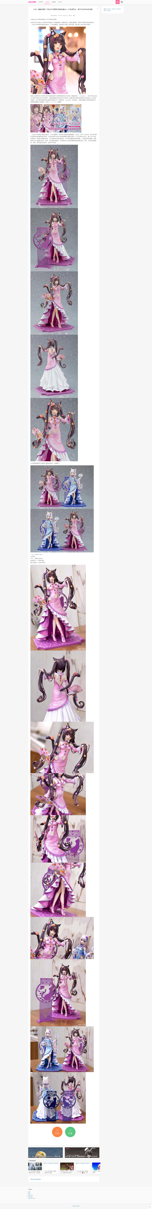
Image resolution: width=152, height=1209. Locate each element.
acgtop (66, 15)
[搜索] (122, 2)
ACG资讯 (40, 2)
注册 (29, 1192)
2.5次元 (60, 2)
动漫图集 (47, 2)
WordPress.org (31, 1198)
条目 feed (30, 1195)
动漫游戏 (53, 2)
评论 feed (30, 1196)
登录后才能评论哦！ (36, 1179)
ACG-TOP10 (76, 1206)
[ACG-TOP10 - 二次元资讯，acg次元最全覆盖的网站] (32, 2)
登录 (118, 2)
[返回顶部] (150, 1207)
